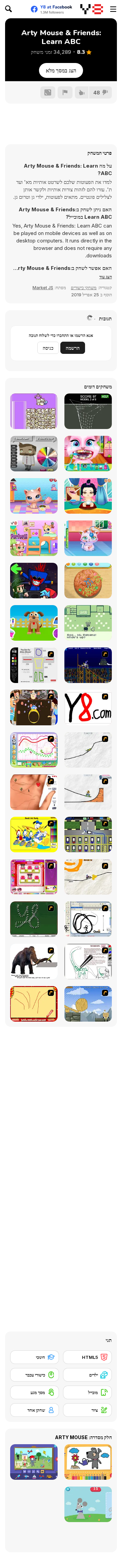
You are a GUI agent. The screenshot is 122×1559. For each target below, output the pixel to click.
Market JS (43, 287)
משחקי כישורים (84, 287)
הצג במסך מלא (61, 70)
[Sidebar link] (113, 9)
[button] (105, 276)
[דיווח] (65, 92)
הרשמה (73, 348)
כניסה (48, 348)
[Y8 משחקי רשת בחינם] (91, 9)
